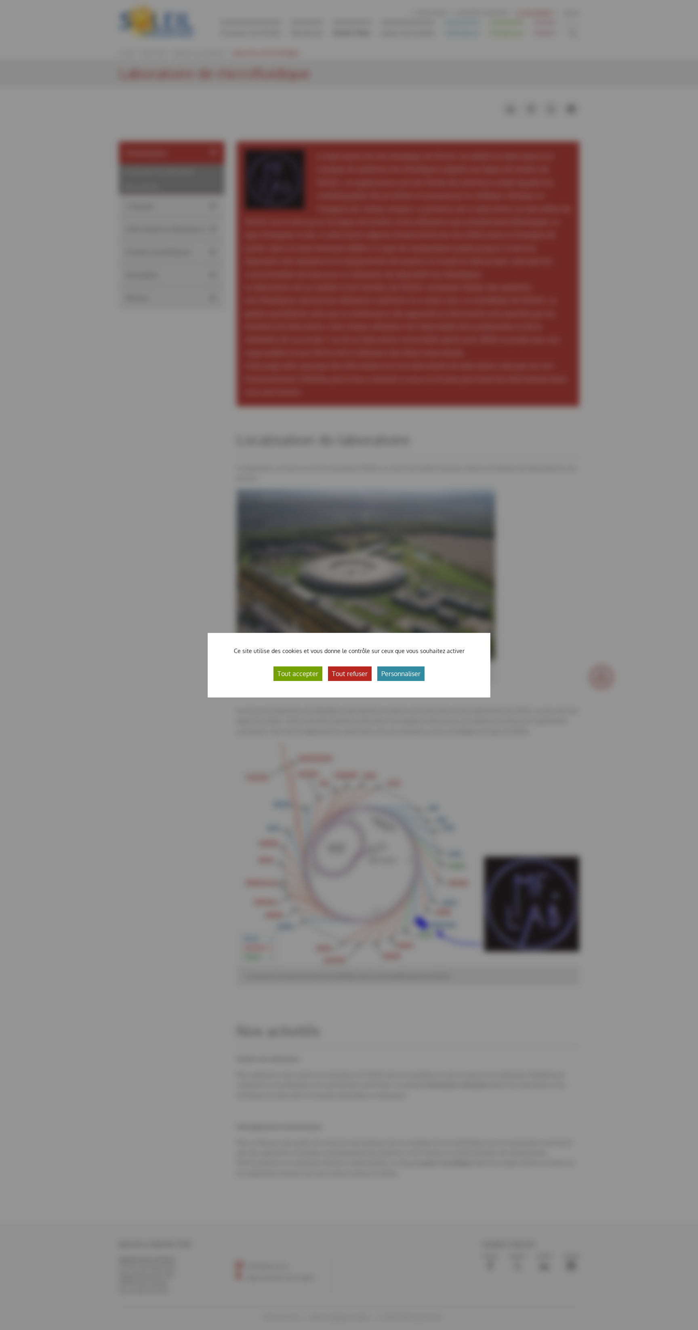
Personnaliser (400, 674)
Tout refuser (350, 674)
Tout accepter (298, 674)
